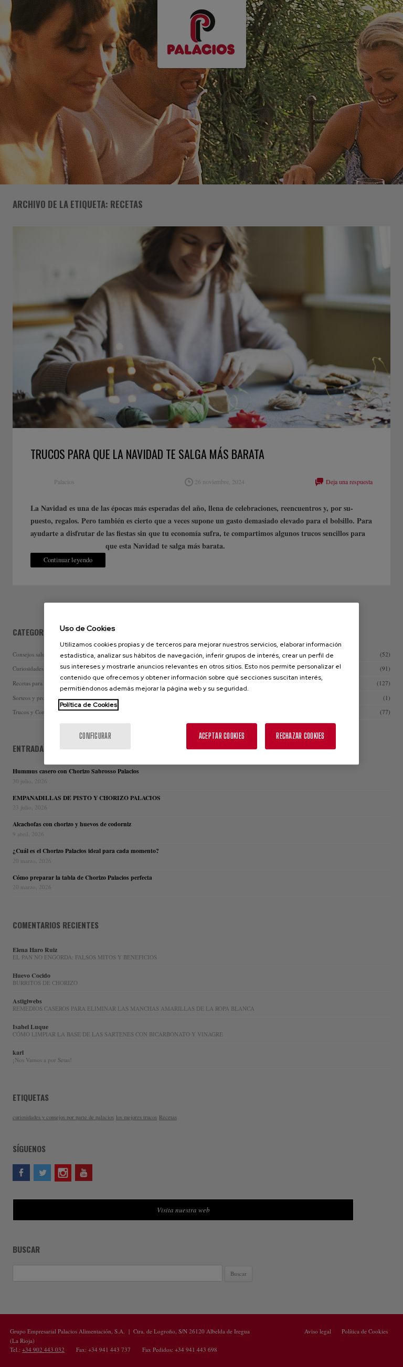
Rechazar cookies (300, 735)
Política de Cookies (88, 705)
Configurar (95, 735)
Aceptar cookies (222, 735)
